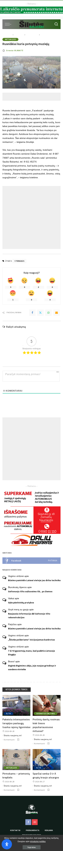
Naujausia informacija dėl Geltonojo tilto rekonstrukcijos (29, 615)
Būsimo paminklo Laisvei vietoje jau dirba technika (34, 580)
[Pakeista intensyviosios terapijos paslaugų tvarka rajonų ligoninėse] (16, 705)
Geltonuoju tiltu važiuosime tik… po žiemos (30, 591)
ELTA (8, 713)
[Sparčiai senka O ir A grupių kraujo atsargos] (47, 759)
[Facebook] (32, 312)
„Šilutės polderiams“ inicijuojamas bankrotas (31, 639)
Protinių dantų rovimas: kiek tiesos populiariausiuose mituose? (46, 725)
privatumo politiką (38, 841)
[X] (40, 312)
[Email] (56, 312)
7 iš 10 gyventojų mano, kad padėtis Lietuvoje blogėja (31, 652)
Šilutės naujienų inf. (13, 735)
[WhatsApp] (48, 312)
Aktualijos (10, 39)
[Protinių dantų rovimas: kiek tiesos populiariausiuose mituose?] (47, 705)
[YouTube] (35, 822)
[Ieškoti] (56, 24)
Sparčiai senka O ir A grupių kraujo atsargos (46, 775)
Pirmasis (20, 261)
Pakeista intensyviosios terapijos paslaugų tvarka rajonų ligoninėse (16, 723)
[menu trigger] (9, 24)
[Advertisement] (32, 97)
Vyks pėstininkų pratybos (21, 602)
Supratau (31, 847)
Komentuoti (9, 739)
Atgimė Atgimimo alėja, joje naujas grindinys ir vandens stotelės (32, 667)
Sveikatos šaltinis (45, 713)
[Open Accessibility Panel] (7, 844)
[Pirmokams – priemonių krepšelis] (16, 759)
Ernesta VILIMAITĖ (14, 50)
